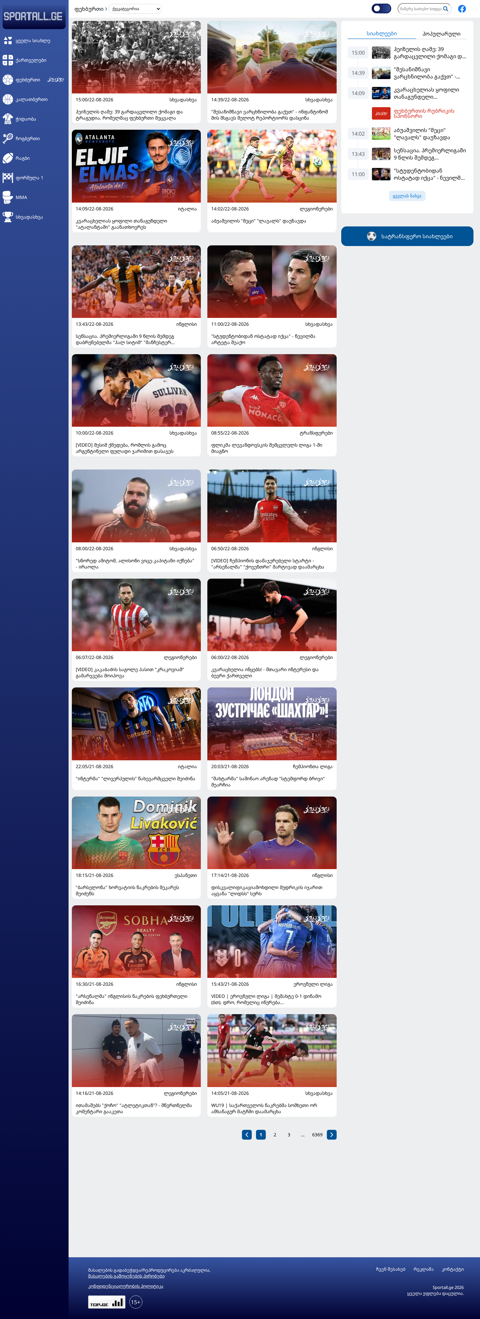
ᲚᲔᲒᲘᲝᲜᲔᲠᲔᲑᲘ (316, 208)
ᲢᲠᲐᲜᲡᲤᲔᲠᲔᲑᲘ (316, 433)
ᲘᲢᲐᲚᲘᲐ (187, 208)
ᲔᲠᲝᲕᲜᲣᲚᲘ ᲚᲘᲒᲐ (313, 984)
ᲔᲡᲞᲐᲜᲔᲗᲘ (186, 875)
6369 (317, 1134)
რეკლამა (424, 1269)
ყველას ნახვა (407, 195)
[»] (332, 1135)
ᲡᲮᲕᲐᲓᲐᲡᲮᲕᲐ (183, 99)
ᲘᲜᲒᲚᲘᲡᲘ (186, 324)
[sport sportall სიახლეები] (462, 9)
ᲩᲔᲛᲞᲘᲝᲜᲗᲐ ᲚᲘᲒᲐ (313, 766)
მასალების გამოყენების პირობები (126, 1276)
